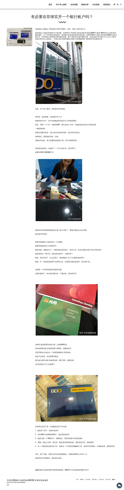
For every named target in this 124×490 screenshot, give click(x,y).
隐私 (8, 485)
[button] (117, 4)
